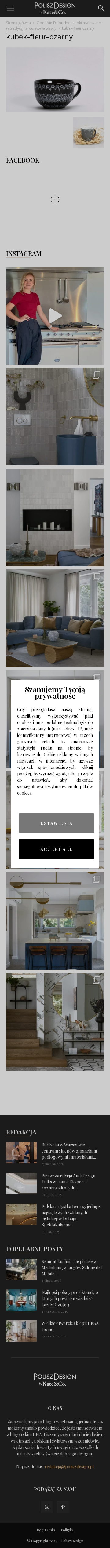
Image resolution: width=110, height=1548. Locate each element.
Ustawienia (57, 823)
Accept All (56, 849)
